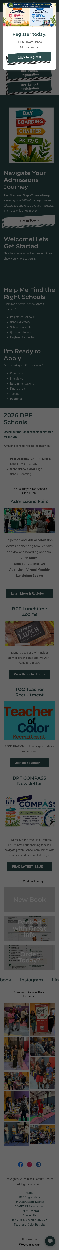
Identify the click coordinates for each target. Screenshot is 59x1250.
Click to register (29, 57)
